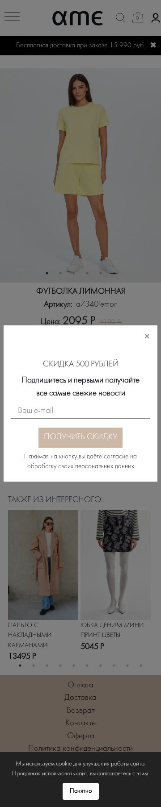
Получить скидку (80, 437)
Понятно (81, 791)
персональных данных (104, 466)
